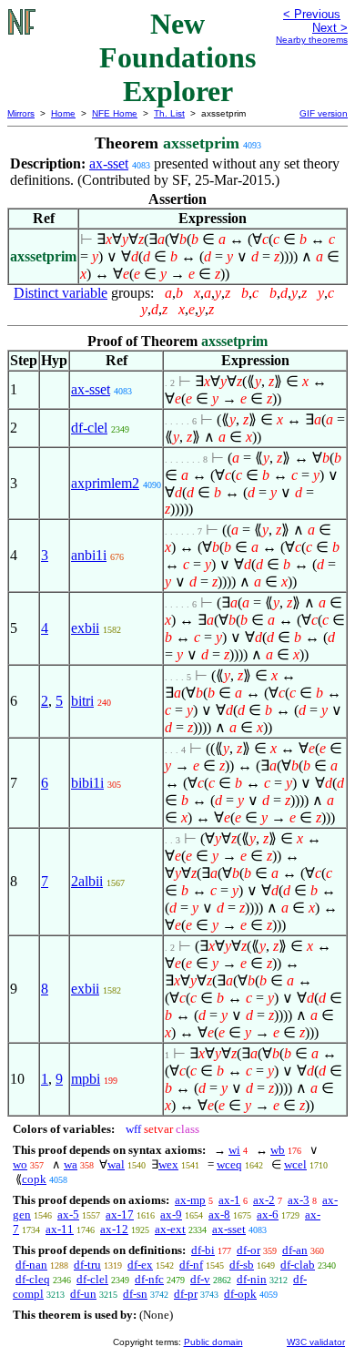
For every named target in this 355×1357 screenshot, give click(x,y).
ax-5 (68, 1214)
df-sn (135, 1294)
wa (70, 1164)
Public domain (213, 1342)
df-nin (252, 1279)
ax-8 (219, 1214)
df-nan (31, 1264)
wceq (229, 1164)
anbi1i (88, 555)
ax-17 (120, 1214)
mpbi (85, 1079)
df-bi (203, 1250)
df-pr (186, 1294)
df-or (248, 1250)
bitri (82, 701)
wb (277, 1150)
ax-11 (60, 1229)
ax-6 (268, 1214)
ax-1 (229, 1200)
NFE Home (114, 113)
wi (234, 1150)
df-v (200, 1279)
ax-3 (298, 1200)
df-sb (241, 1264)
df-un (83, 1294)
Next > (330, 28)
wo (20, 1164)
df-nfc (149, 1279)
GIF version (323, 113)
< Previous (311, 14)
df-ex (140, 1264)
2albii (87, 881)
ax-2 (264, 1200)
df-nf (191, 1264)
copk (34, 1179)
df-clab (297, 1264)
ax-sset (108, 163)
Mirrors (21, 113)
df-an (295, 1250)
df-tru (87, 1264)
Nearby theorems (312, 40)
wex (168, 1164)
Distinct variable (60, 293)
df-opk (240, 1294)
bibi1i (87, 783)
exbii (85, 628)
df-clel (89, 427)
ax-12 (114, 1229)
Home (63, 113)
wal (116, 1164)
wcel (295, 1164)
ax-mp (190, 1200)
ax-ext (170, 1229)
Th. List (169, 113)
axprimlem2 (105, 483)
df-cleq (32, 1279)
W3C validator (316, 1342)
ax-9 (171, 1214)
